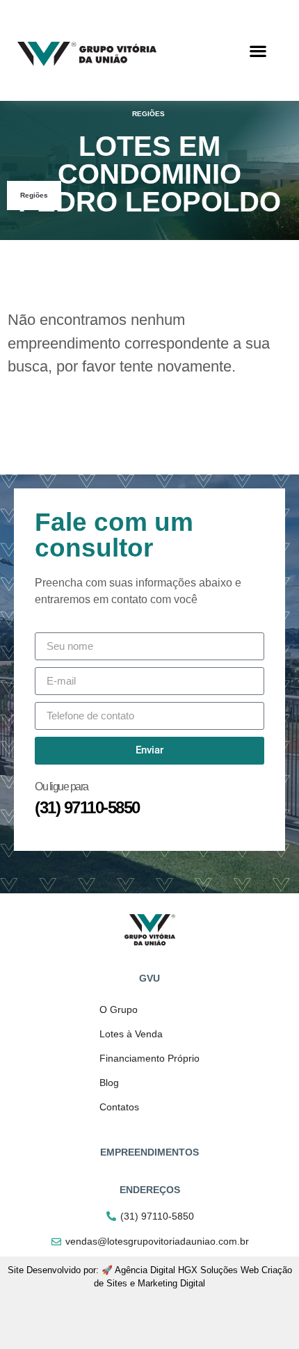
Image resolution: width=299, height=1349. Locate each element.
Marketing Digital (171, 1283)
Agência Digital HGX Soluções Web (187, 1270)
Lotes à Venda (131, 1033)
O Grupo (118, 1009)
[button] (258, 50)
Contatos (119, 1106)
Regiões (34, 195)
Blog (109, 1082)
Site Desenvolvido (44, 1270)
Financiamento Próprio (149, 1058)
